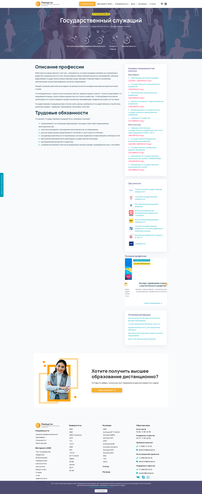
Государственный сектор (99, 26)
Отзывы (39, 472)
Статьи (153, 4)
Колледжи (142, 4)
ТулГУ (71, 444)
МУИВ (71, 462)
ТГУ (70, 441)
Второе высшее (41, 458)
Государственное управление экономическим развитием (141, 140)
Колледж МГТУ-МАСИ (111, 432)
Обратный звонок (105, 390)
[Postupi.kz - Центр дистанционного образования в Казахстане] (48, 4)
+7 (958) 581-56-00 (145, 458)
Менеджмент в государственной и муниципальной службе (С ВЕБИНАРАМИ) (144, 157)
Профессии (84, 26)
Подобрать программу (2, 185)
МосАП (71, 465)
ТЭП (104, 459)
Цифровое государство (140, 118)
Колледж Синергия (110, 447)
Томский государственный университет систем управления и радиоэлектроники (149, 228)
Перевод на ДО (41, 461)
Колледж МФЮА (109, 435)
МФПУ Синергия (75, 435)
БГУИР (71, 470)
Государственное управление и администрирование (142, 148)
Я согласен (101, 491)
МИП (71, 432)
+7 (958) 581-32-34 (145, 469)
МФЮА (71, 459)
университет (140, 244)
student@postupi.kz (146, 473)
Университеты (75, 425)
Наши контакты (41, 478)
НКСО (105, 462)
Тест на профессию (43, 452)
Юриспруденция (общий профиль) (145, 78)
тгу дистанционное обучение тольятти (144, 324)
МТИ (71, 438)
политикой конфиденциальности (101, 487)
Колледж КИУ (108, 438)
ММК (105, 429)
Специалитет (41, 440)
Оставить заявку (87, 4)
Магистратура (41, 443)
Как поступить (41, 463)
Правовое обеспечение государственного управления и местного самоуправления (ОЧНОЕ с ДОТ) (145, 130)
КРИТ (105, 441)
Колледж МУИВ (108, 444)
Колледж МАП (108, 453)
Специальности (121, 4)
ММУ (71, 429)
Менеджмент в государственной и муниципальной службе (143, 166)
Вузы (133, 4)
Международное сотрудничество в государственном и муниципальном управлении (144, 112)
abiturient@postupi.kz (147, 450)
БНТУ (71, 467)
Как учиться (40, 466)
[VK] (138, 478)
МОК (104, 456)
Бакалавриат (40, 437)
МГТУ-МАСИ (74, 456)
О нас (38, 475)
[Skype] (143, 478)
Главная (74, 26)
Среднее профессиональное (47, 434)
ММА (71, 447)
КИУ (70, 450)
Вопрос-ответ (41, 469)
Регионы (106, 472)
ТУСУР (71, 453)
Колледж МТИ (108, 450)
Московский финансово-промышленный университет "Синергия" (146, 213)
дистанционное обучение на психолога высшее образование (144, 319)
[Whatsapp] (148, 478)
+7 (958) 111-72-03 (145, 446)
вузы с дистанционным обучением (142, 339)
